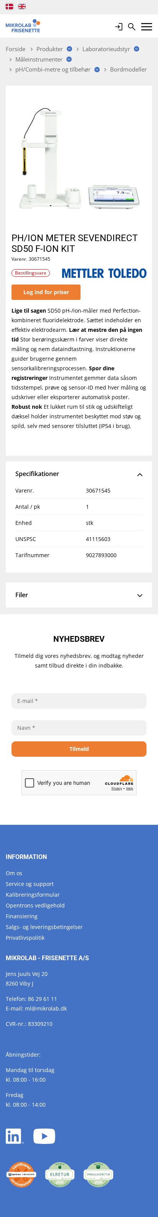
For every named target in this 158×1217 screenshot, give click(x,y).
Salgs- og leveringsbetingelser (44, 927)
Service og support (30, 883)
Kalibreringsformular (33, 894)
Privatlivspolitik (25, 937)
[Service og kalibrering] (21, 1174)
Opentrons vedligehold (35, 905)
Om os (14, 873)
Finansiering (22, 916)
